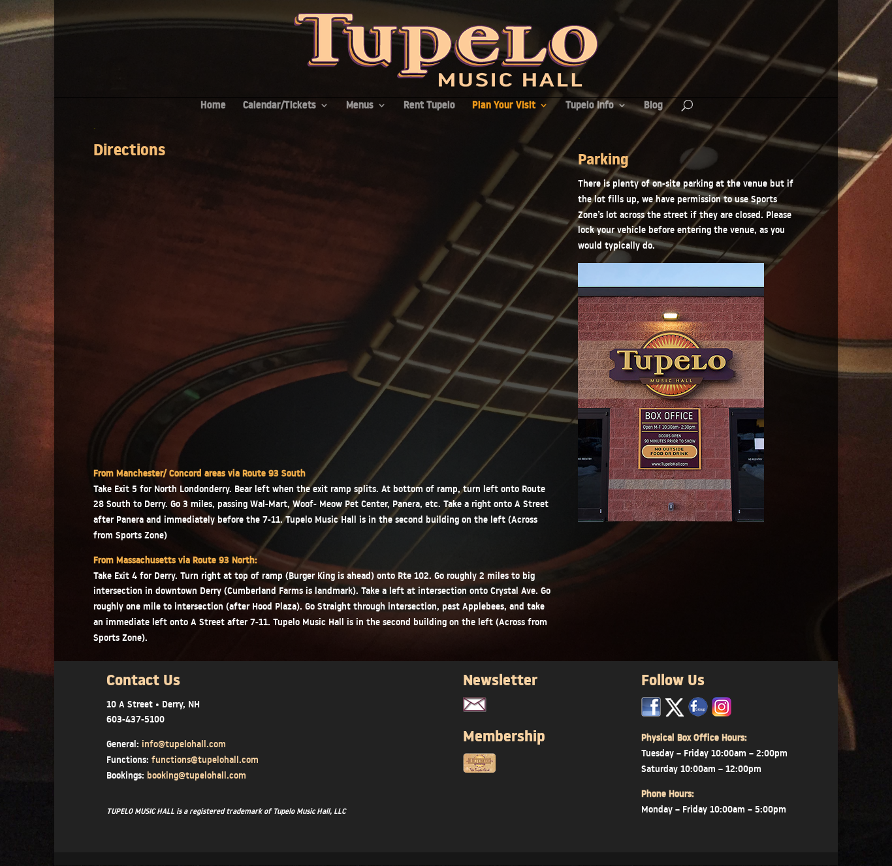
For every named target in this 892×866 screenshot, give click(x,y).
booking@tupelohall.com (196, 775)
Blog (653, 106)
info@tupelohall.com (184, 743)
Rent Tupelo (429, 106)
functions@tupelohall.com (205, 759)
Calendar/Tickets (279, 106)
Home (213, 106)
